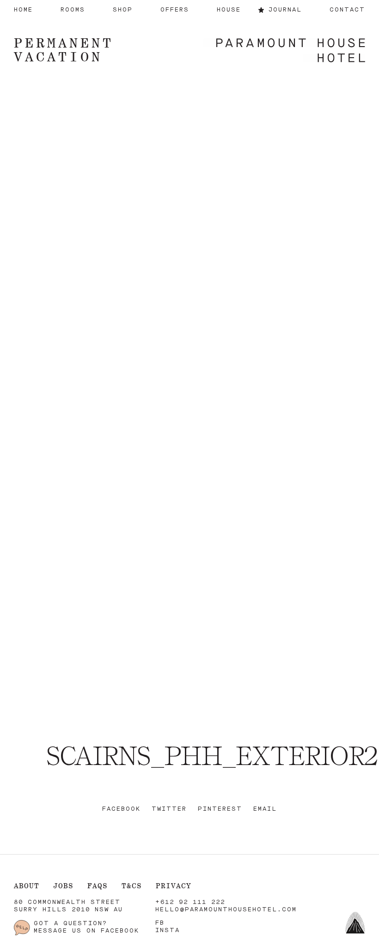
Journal (285, 10)
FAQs (97, 885)
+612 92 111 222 (190, 902)
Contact (347, 10)
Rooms (73, 10)
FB (160, 923)
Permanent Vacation (64, 50)
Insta (167, 930)
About (26, 885)
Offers (174, 10)
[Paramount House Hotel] (284, 51)
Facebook (121, 809)
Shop (123, 10)
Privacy (173, 885)
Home (23, 10)
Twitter (169, 809)
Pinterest (220, 809)
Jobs (63, 885)
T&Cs (132, 885)
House (229, 10)
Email (265, 809)
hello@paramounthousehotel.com (226, 910)
